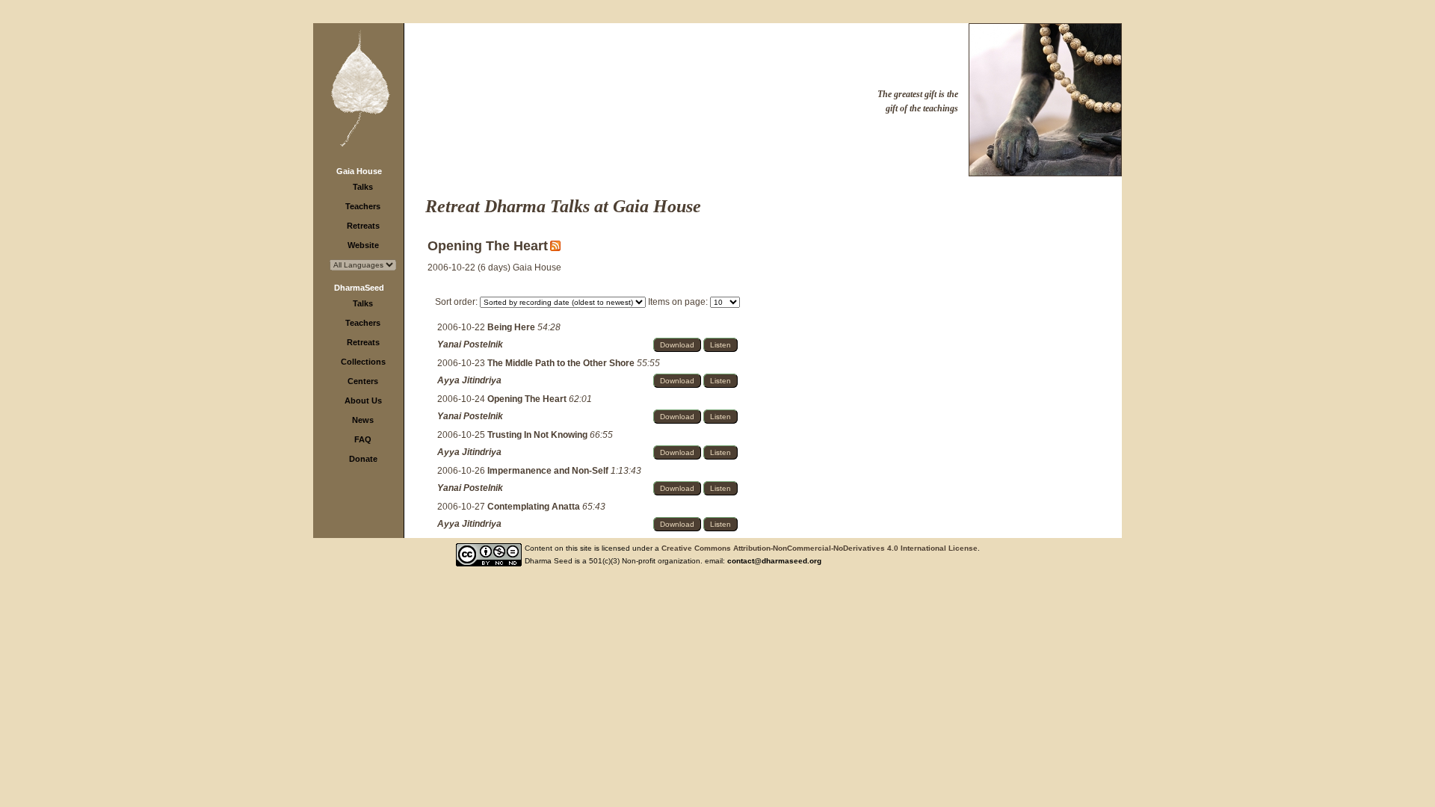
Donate (363, 458)
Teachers (362, 206)
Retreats (363, 225)
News (363, 419)
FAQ (362, 439)
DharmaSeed (359, 287)
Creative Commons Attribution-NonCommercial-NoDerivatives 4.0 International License (819, 548)
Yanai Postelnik (470, 344)
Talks (363, 186)
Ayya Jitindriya (469, 380)
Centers (363, 381)
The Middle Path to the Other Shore (562, 363)
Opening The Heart (528, 399)
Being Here (512, 327)
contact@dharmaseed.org (774, 561)
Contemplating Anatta (534, 506)
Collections (363, 361)
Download (677, 345)
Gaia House (359, 171)
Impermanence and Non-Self (549, 471)
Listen (720, 345)
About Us (363, 400)
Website (363, 245)
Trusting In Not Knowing (538, 435)
